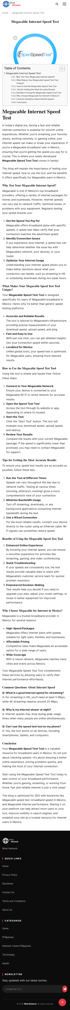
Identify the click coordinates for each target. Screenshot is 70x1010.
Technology (8, 954)
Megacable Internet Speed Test (23, 73)
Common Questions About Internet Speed (35, 99)
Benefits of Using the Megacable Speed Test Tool (38, 93)
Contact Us (8, 892)
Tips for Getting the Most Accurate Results (36, 89)
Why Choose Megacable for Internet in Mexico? (37, 96)
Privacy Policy (9, 874)
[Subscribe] (65, 989)
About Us (7, 909)
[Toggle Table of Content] (60, 68)
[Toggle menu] (64, 4)
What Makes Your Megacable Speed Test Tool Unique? (37, 81)
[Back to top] (62, 1002)
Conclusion (21, 102)
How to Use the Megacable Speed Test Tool (36, 86)
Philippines (8, 937)
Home (5, 12)
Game (5, 928)
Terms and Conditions (13, 901)
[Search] (57, 4)
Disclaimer (7, 883)
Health (5, 963)
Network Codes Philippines (16, 945)
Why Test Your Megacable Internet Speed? (35, 77)
